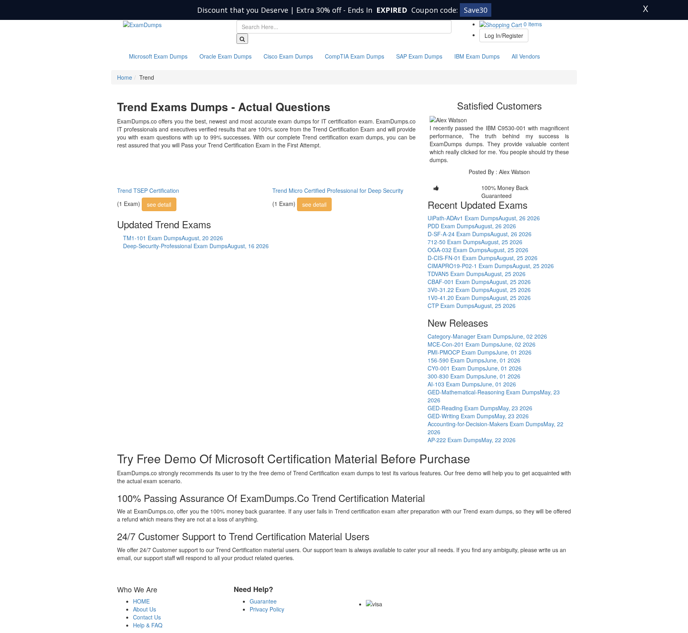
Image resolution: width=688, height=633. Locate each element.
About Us (144, 609)
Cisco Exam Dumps (288, 56)
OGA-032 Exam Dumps (478, 250)
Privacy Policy (267, 609)
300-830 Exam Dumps (474, 376)
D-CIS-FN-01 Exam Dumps (483, 258)
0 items (532, 24)
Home (124, 77)
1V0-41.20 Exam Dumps (479, 298)
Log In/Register (504, 35)
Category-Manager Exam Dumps (487, 336)
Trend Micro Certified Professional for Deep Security (337, 190)
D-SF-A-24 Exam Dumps (480, 234)
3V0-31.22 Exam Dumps (479, 290)
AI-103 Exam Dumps (472, 384)
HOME (141, 601)
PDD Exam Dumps (472, 226)
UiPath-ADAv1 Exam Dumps (484, 218)
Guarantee (263, 601)
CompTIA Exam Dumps (354, 56)
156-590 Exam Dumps (474, 360)
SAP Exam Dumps (419, 56)
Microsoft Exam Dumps (158, 56)
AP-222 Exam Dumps (472, 440)
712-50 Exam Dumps (475, 242)
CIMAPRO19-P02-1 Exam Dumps (491, 266)
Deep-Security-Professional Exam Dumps (196, 246)
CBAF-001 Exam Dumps (479, 282)
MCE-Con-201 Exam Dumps (482, 344)
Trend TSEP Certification (148, 190)
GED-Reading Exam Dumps (480, 408)
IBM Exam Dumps (477, 56)
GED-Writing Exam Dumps (478, 416)
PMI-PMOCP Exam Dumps (480, 352)
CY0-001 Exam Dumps (475, 368)
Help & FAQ (147, 625)
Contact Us (147, 617)
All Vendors (526, 56)
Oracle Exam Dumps (225, 56)
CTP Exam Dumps (472, 306)
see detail (159, 204)
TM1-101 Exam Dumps (173, 238)
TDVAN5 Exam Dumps (477, 274)
